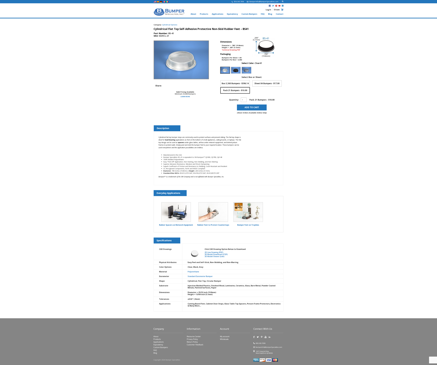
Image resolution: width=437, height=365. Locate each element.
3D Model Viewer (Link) (214, 256)
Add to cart (252, 107)
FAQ (262, 14)
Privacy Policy (192, 339)
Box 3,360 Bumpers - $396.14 (235, 83)
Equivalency (232, 14)
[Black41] (235, 70)
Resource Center (194, 336)
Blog (270, 14)
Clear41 (258, 63)
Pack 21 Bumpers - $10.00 (235, 90)
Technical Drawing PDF (231, 50)
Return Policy (192, 342)
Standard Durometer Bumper (200, 276)
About (193, 14)
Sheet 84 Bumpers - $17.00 (266, 83)
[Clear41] (225, 70)
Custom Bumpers (249, 14)
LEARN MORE (185, 96)
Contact (279, 14)
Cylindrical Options (169, 25)
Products (204, 14)
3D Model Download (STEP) (216, 254)
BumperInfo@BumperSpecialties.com (263, 1)
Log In (268, 9)
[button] (225, 70)
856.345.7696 (239, 1)
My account (224, 336)
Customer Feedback (195, 345)
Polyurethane (193, 271)
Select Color (252, 63)
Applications (217, 14)
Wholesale (224, 339)
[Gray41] (246, 70)
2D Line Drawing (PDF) (214, 252)
